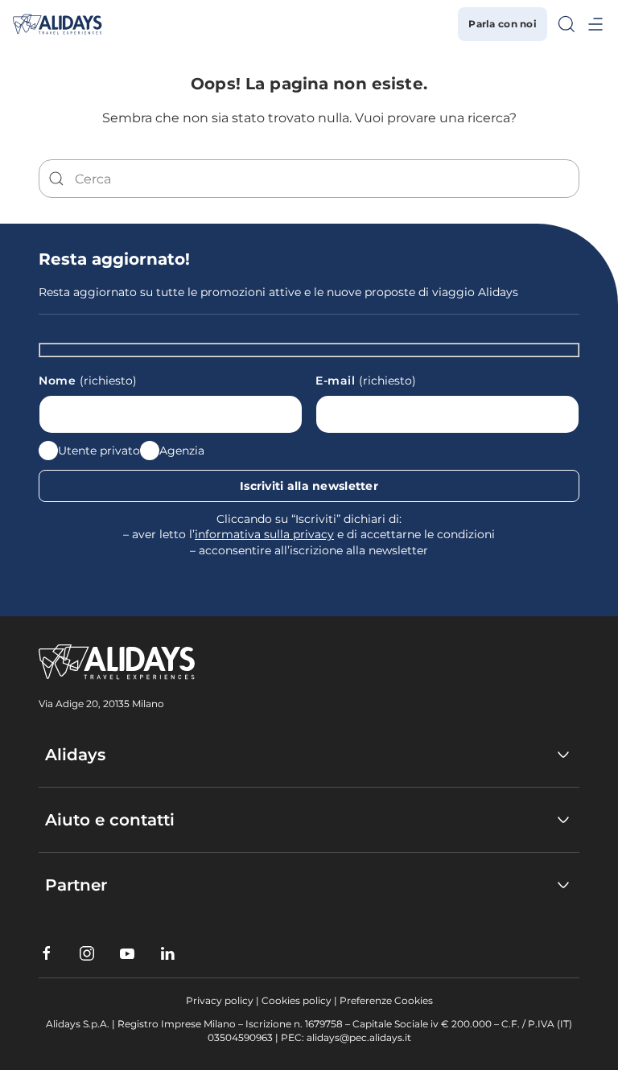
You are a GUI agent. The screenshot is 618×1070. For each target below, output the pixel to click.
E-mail (365, 380)
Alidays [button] (75, 754)
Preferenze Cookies (386, 1000)
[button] (566, 24)
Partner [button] (76, 885)
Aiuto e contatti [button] (110, 819)
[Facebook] (47, 953)
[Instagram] (87, 953)
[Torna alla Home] (57, 24)
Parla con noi (502, 24)
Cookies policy (297, 1000)
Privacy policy (219, 1000)
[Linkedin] (167, 953)
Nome (88, 380)
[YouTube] (127, 953)
